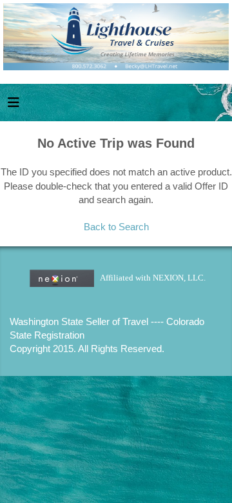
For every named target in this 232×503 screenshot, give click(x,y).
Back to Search (116, 226)
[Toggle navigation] (13, 105)
